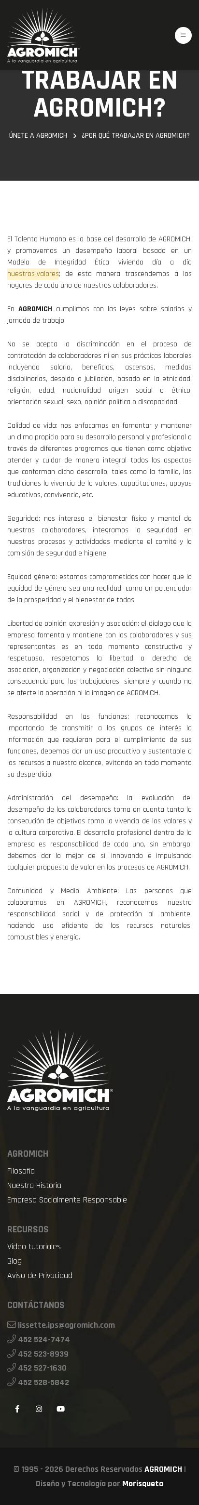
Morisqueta (142, 1483)
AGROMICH (163, 1469)
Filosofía (21, 1171)
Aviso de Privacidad (39, 1275)
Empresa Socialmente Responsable (67, 1200)
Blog (14, 1261)
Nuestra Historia (34, 1185)
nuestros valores (33, 274)
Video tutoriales (34, 1246)
